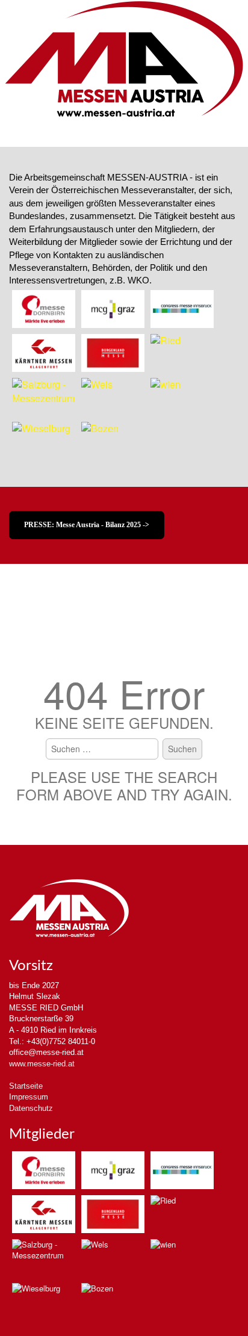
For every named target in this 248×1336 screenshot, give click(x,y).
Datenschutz (31, 1108)
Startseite (26, 1085)
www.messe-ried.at (42, 1063)
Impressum (28, 1096)
